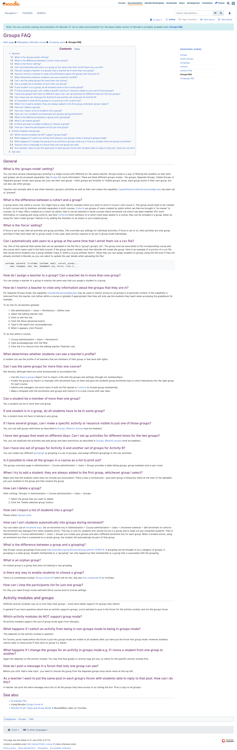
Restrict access (75, 428)
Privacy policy (9, 748)
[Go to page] (215, 13)
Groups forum (33, 704)
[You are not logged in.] (230, 13)
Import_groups (27, 377)
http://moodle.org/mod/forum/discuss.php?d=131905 (74, 549)
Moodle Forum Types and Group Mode (31, 708)
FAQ (31, 719)
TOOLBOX (27, 13)
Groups (183, 55)
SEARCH (41, 13)
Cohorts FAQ (186, 70)
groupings (39, 453)
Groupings (185, 63)
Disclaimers (43, 748)
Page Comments (189, 19)
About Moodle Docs (27, 748)
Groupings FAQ (187, 78)
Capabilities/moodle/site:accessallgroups (139, 189)
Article (172, 19)
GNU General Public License (39, 744)
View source (209, 19)
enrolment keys (34, 527)
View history (226, 19)
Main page (8, 42)
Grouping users (57, 42)
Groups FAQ (176, 27)
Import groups (187, 59)
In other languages (36, 729)
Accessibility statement (60, 748)
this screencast (91, 577)
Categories (9, 719)
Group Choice (43, 577)
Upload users (24, 515)
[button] (233, 3)
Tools (14, 729)
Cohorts (184, 66)
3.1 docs (156, 20)
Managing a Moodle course (32, 42)
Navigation (10, 13)
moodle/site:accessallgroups (62, 292)
